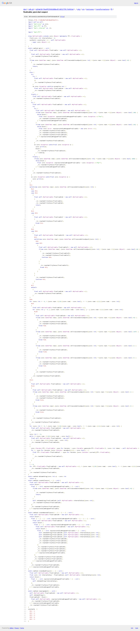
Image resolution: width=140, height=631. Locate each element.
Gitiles (11, 628)
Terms (22, 628)
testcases (90, 9)
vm (83, 9)
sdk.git (31, 9)
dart (25, 9)
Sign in (136, 3)
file (62, 16)
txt (132, 628)
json (136, 628)
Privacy (16, 628)
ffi (111, 9)
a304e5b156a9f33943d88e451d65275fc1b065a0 (55, 9)
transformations (102, 9)
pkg (78, 9)
